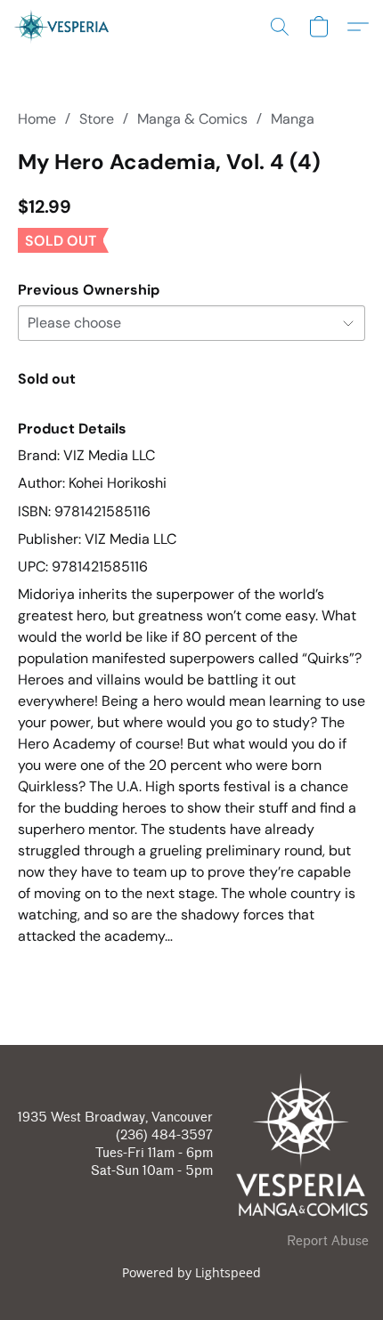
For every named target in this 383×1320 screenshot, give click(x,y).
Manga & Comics (192, 118)
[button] (64, 26)
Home (37, 118)
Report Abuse (328, 1241)
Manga (292, 118)
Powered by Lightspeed (191, 1272)
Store (96, 118)
